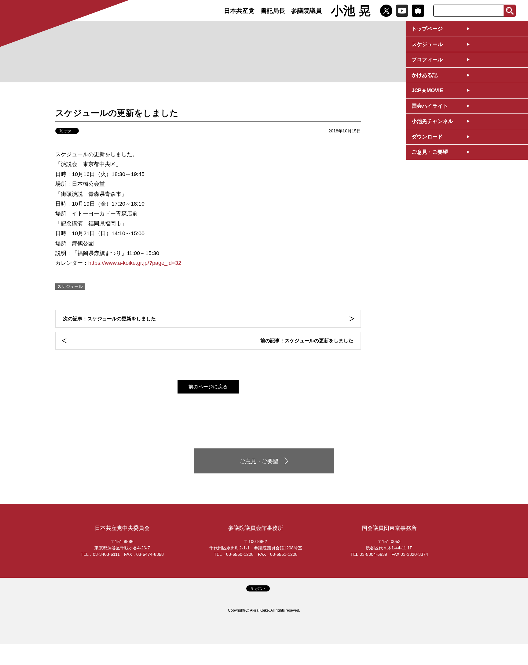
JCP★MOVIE (427, 90)
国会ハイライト (430, 106)
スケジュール (427, 44)
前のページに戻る (208, 386)
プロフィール (427, 60)
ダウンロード (427, 137)
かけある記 (425, 75)
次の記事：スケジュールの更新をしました (109, 318)
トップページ (427, 29)
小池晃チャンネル (432, 121)
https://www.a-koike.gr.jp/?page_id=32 (134, 263)
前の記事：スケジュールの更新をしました (306, 340)
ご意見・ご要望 (430, 152)
